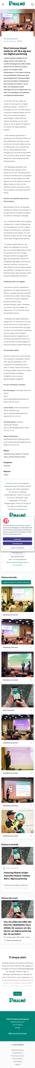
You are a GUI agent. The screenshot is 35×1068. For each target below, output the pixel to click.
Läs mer (17, 994)
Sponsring (7, 466)
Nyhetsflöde (17, 1061)
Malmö (6, 475)
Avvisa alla (17, 539)
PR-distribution (17, 1053)
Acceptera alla (17, 543)
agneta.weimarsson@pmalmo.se (17, 562)
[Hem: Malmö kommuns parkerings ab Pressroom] (17, 4)
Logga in (17, 1064)
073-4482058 (17, 565)
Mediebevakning (17, 1050)
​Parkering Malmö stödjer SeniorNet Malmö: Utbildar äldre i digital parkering (17, 875)
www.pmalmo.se (21, 509)
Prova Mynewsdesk (17, 1056)
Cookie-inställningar (17, 547)
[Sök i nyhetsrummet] (32, 4)
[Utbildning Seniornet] (17, 599)
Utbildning (7, 454)
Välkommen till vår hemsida (17, 1033)
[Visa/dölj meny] (3, 4)
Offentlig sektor (19, 457)
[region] (17, 534)
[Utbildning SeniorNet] (17, 664)
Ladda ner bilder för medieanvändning (16, 582)
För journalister (17, 1059)
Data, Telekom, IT (17, 454)
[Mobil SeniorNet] (17, 695)
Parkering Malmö (12, 483)
